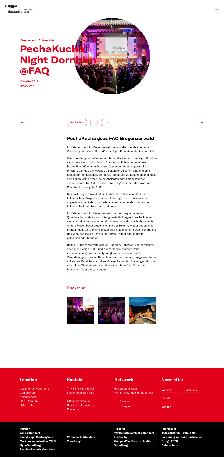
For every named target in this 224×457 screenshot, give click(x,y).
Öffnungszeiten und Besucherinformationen (82, 403)
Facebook (126, 401)
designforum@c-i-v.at (80, 393)
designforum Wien (125, 388)
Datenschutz (170, 445)
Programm (27, 40)
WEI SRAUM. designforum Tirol (133, 393)
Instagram (126, 406)
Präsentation (47, 40)
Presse (71, 409)
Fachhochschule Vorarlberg (37, 449)
